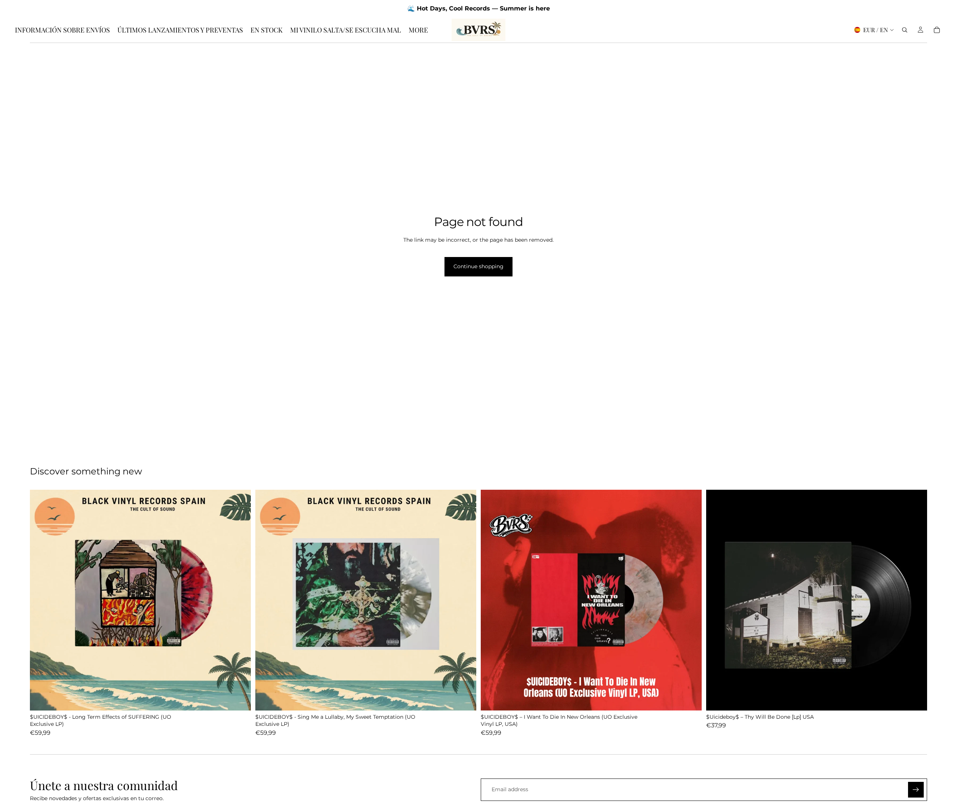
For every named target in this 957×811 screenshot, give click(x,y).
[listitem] (418, 30)
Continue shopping (478, 266)
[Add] (239, 699)
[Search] (904, 30)
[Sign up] (916, 790)
